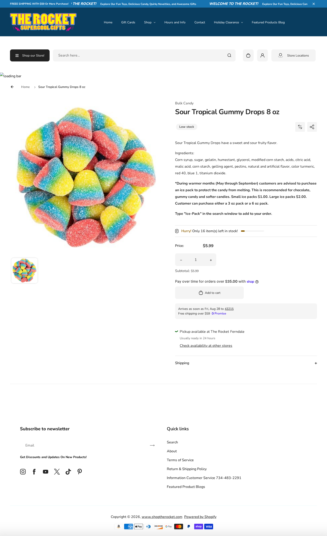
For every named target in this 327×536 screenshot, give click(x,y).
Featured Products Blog (268, 22)
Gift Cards (128, 22)
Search (172, 442)
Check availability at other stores (206, 345)
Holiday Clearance (226, 22)
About (172, 451)
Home (108, 22)
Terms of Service (180, 460)
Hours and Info (175, 22)
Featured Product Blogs (186, 486)
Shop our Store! (33, 55)
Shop (147, 22)
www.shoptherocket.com (162, 516)
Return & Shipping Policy (187, 469)
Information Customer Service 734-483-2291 (204, 477)
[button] (313, 3)
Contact (199, 22)
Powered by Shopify (200, 516)
